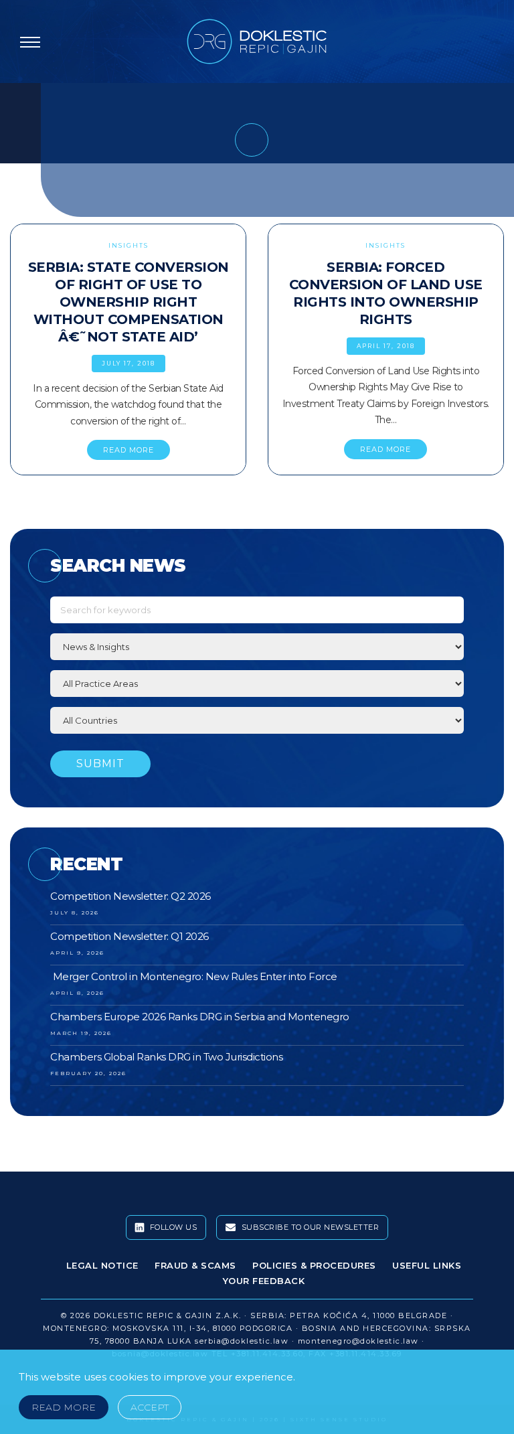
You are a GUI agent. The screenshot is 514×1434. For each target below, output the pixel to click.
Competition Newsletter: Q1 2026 (129, 936)
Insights (128, 245)
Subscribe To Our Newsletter (309, 1227)
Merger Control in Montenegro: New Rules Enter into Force (193, 976)
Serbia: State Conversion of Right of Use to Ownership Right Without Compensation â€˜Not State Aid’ (128, 302)
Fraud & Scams (195, 1265)
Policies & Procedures (314, 1265)
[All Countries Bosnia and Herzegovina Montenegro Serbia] (256, 720)
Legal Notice (102, 1265)
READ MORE (128, 450)
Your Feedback (264, 1280)
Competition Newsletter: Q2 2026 (130, 896)
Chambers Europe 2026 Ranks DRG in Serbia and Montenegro (199, 1016)
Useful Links (426, 1265)
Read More (63, 1407)
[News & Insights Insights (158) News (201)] (256, 646)
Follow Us (172, 1227)
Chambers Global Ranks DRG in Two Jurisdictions (166, 1056)
